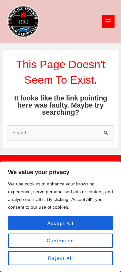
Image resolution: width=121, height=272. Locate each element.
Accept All (60, 223)
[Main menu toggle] (108, 21)
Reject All (60, 258)
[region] (60, 217)
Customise (60, 240)
